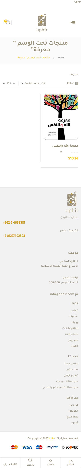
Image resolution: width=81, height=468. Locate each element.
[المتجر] (71, 461)
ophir (52, 438)
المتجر (70, 464)
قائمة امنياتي (10, 464)
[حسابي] (50, 461)
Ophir (77, 2)
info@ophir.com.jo (64, 294)
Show (12, 83)
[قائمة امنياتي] (10, 461)
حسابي (50, 464)
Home (60, 58)
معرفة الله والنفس (65, 146)
